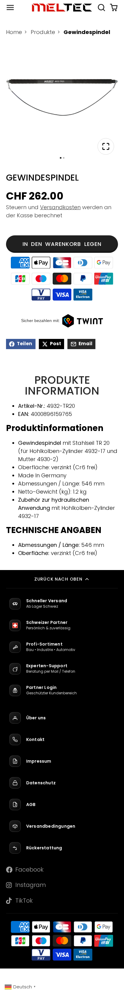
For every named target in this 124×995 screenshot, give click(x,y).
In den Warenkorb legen (62, 244)
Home (14, 32)
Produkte (43, 32)
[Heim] (62, 7)
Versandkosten (60, 207)
